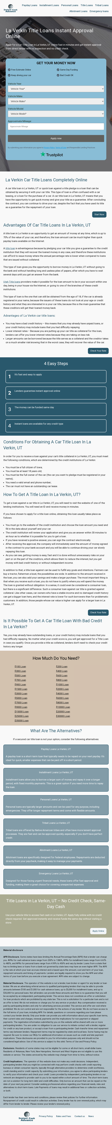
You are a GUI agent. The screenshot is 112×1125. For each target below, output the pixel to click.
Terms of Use (60, 148)
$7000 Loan (21, 702)
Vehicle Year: (15, 83)
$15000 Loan (22, 711)
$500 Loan (20, 675)
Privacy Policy (49, 148)
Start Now (99, 214)
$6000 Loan (62, 698)
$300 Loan (20, 671)
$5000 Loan (21, 698)
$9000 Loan (21, 707)
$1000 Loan (62, 684)
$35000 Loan (22, 720)
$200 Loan (61, 666)
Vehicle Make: (15, 96)
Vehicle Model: (16, 108)
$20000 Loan (63, 711)
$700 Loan (20, 680)
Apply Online (98, 931)
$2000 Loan (62, 689)
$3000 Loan (21, 693)
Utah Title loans (11, 281)
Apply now (56, 138)
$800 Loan (61, 680)
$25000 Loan (22, 716)
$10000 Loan (63, 707)
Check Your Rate (98, 350)
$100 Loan (20, 666)
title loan (10, 248)
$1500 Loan (21, 689)
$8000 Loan (62, 702)
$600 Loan (61, 675)
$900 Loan (20, 684)
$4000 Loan (62, 693)
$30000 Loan (63, 716)
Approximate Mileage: (20, 121)
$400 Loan (61, 671)
